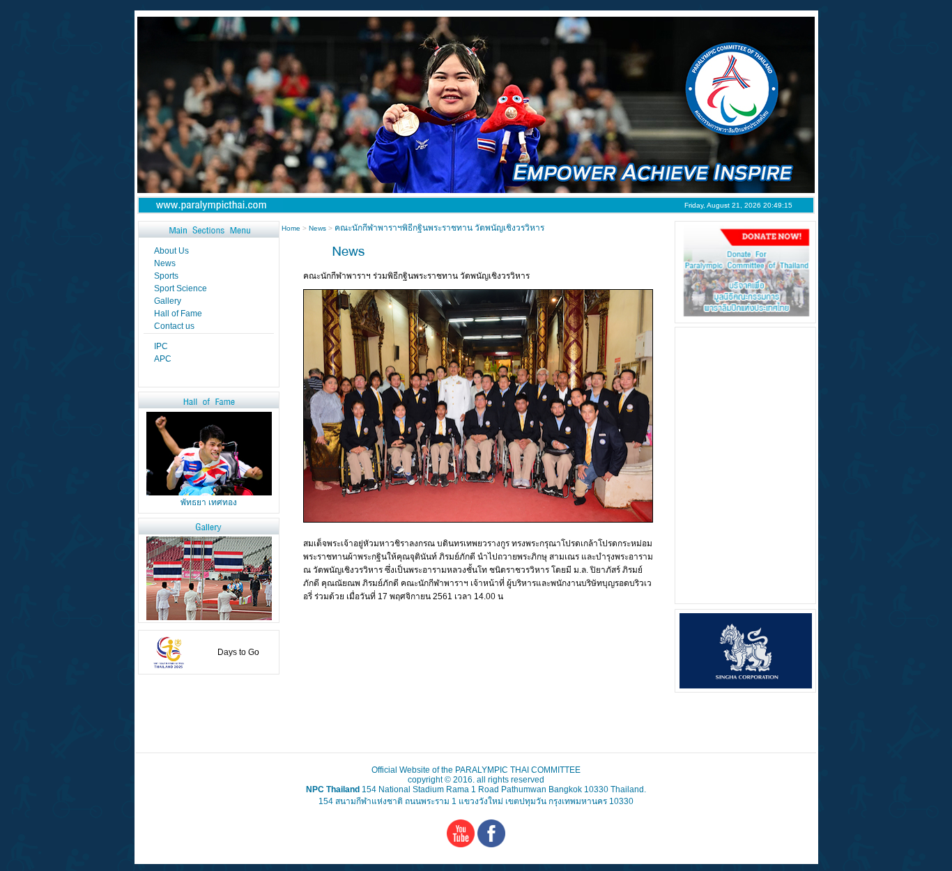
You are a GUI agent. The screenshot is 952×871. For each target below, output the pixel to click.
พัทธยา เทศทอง (209, 502)
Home (292, 228)
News (317, 228)
